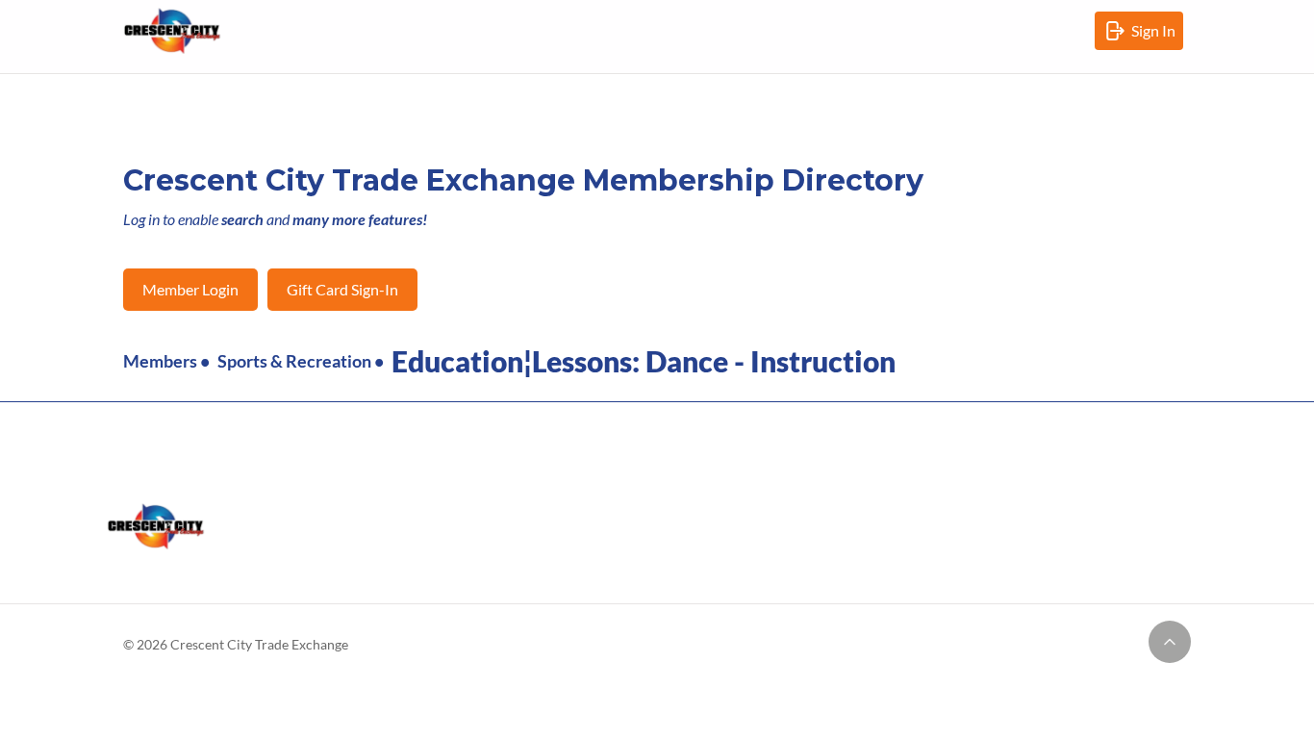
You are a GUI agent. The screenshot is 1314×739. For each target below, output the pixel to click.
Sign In (1157, 35)
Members (160, 360)
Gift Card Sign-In (342, 289)
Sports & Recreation (294, 360)
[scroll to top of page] (1170, 642)
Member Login (190, 289)
